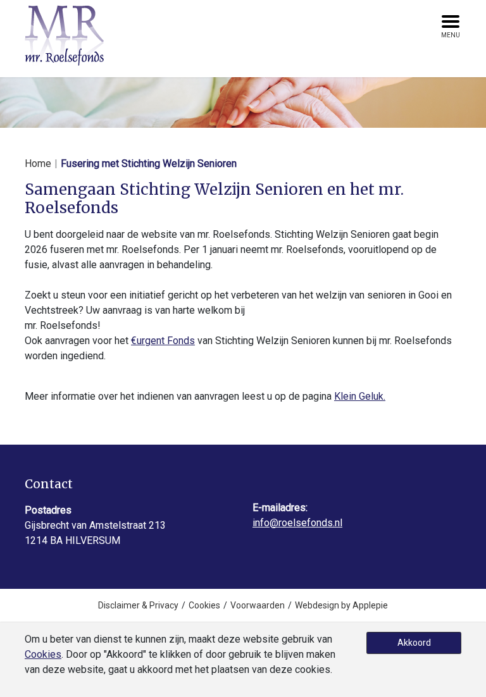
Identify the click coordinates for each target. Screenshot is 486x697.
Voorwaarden (257, 605)
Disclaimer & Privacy (138, 605)
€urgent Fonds (163, 341)
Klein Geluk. (359, 396)
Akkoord (414, 643)
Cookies (204, 605)
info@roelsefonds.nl (297, 523)
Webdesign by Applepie (341, 605)
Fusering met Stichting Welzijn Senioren (149, 163)
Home (38, 163)
